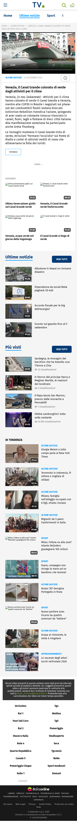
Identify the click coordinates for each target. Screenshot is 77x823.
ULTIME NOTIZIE (18, 26)
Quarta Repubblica (20, 751)
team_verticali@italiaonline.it (32, 693)
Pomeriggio (56, 728)
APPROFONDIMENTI (51, 653)
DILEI (34, 797)
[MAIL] (72, 5)
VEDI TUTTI (61, 259)
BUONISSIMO (67, 797)
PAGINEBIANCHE (11, 797)
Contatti (22, 781)
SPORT (44, 538)
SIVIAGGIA (43, 797)
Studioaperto (56, 735)
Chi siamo (7, 804)
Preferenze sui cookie (64, 804)
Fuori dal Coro (20, 720)
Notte (56, 758)
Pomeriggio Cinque (21, 765)
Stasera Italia (20, 735)
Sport (51, 16)
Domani (56, 773)
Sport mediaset (56, 765)
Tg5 (56, 720)
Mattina (56, 713)
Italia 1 (21, 773)
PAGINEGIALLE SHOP (50, 793)
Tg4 (56, 706)
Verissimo (20, 706)
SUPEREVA (39, 800)
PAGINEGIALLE (32, 793)
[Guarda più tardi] (65, 78)
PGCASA (65, 793)
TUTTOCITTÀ (25, 797)
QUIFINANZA (54, 797)
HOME (4, 26)
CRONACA (13, 152)
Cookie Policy (45, 804)
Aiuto (38, 807)
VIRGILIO (20, 793)
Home (8, 16)
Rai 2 (20, 728)
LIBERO (11, 793)
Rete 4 (20, 743)
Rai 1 (20, 713)
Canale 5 (21, 758)
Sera (56, 743)
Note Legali (20, 804)
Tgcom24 (56, 751)
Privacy (32, 804)
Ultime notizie (29, 16)
